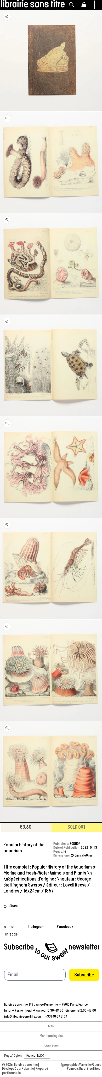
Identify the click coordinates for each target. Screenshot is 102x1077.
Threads (11, 934)
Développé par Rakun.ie (18, 1068)
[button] (72, 4)
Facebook (65, 927)
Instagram (36, 927)
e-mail (9, 927)
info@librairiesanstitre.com (23, 1016)
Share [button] (13, 906)
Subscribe (84, 974)
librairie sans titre (26, 1065)
